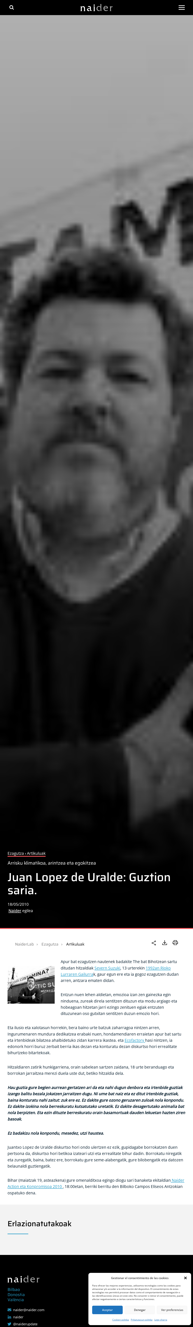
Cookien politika (120, 1319)
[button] (185, 1278)
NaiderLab (24, 944)
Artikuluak (75, 944)
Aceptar (107, 1310)
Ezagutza (49, 944)
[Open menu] (181, 7)
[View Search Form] (12, 7)
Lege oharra (160, 1319)
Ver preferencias (172, 1310)
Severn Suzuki (107, 968)
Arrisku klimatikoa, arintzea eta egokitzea (52, 863)
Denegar (140, 1310)
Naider (14, 910)
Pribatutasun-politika (141, 1319)
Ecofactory (135, 1040)
